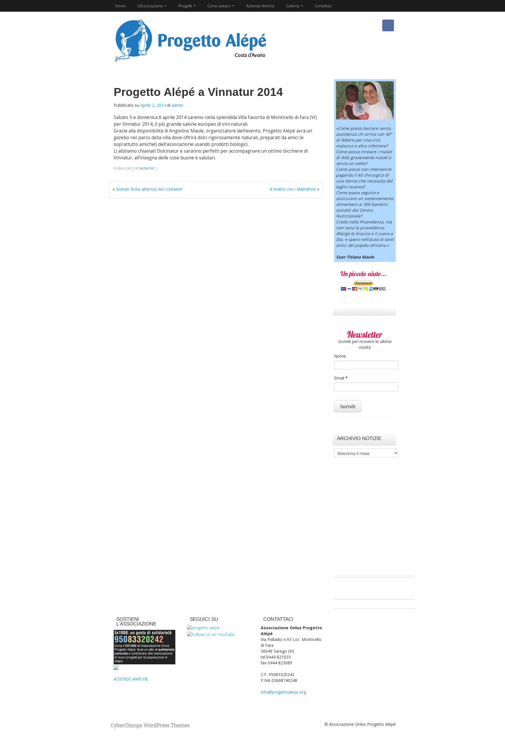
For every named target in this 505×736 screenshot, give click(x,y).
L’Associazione (150, 6)
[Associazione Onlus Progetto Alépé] (190, 40)
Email (341, 378)
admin (177, 105)
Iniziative (147, 168)
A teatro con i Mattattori (293, 189)
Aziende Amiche (260, 6)
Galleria (293, 6)
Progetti (185, 6)
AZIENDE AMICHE (131, 679)
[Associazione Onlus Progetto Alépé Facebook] (388, 25)
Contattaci (323, 6)
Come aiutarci (219, 6)
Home (120, 6)
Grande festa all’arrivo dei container (149, 189)
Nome (340, 356)
